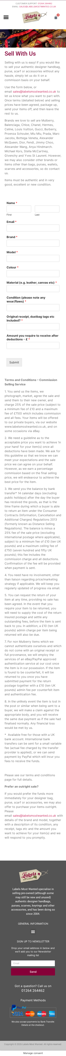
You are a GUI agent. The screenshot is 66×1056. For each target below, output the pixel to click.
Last (37, 214)
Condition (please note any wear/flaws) (26, 299)
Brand (12, 237)
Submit (14, 362)
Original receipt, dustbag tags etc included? (30, 318)
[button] (6, 17)
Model (12, 252)
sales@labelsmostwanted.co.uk (34, 91)
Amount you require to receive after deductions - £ (32, 337)
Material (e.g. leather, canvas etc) (32, 282)
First (9, 214)
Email (11, 222)
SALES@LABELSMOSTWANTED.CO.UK (37, 6)
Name (12, 203)
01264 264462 (45, 3)
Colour (13, 267)
